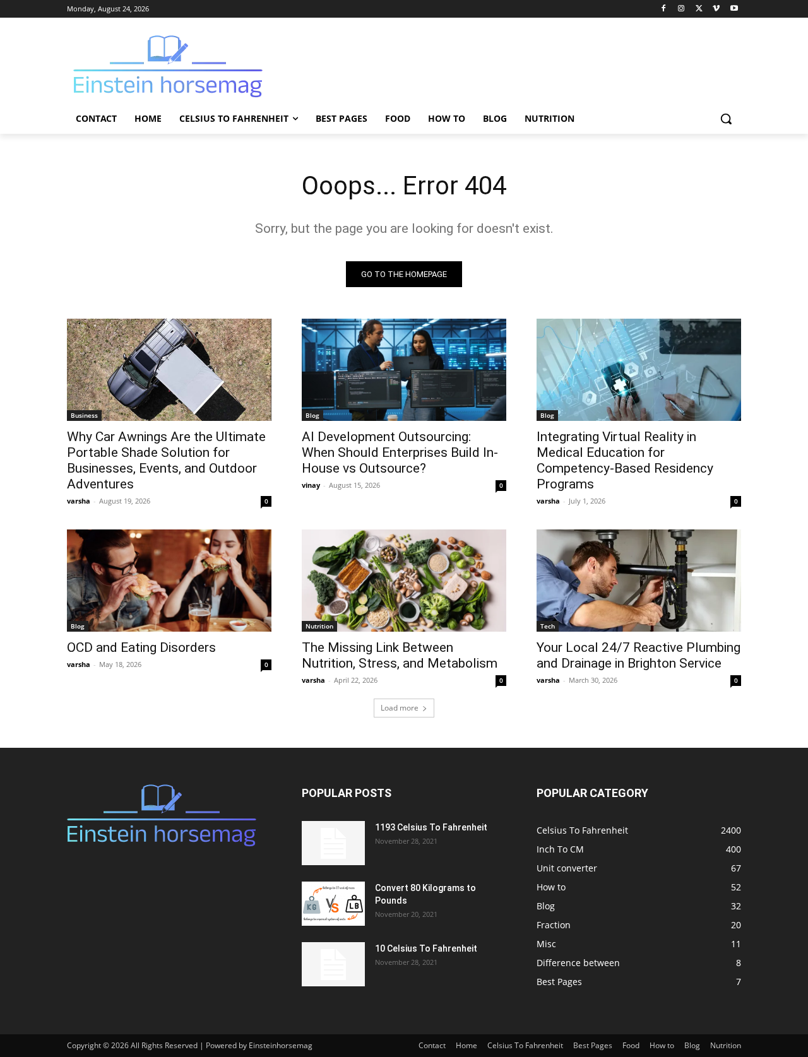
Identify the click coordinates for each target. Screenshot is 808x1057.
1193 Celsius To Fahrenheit (431, 827)
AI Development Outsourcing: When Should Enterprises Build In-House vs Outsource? (400, 452)
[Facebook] (663, 9)
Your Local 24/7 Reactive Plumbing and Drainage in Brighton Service (638, 655)
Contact (432, 1045)
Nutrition (319, 626)
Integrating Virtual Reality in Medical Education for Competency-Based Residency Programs (625, 460)
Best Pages (592, 1045)
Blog (312, 415)
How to (662, 1045)
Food (630, 1045)
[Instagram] (681, 9)
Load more (400, 707)
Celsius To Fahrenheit (525, 1045)
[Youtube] (734, 9)
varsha (78, 500)
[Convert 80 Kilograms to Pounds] (333, 904)
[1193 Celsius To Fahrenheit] (333, 843)
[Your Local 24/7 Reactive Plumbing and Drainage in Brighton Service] (639, 580)
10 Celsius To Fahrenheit (426, 948)
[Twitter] (699, 9)
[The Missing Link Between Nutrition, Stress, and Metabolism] (404, 580)
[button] (726, 118)
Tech (547, 626)
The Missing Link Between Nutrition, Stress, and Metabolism (399, 655)
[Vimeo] (716, 9)
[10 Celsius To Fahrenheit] (333, 964)
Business (84, 415)
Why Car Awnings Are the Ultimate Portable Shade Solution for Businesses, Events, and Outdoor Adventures (166, 460)
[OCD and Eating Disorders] (169, 580)
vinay (311, 485)
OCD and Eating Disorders (141, 647)
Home (466, 1045)
